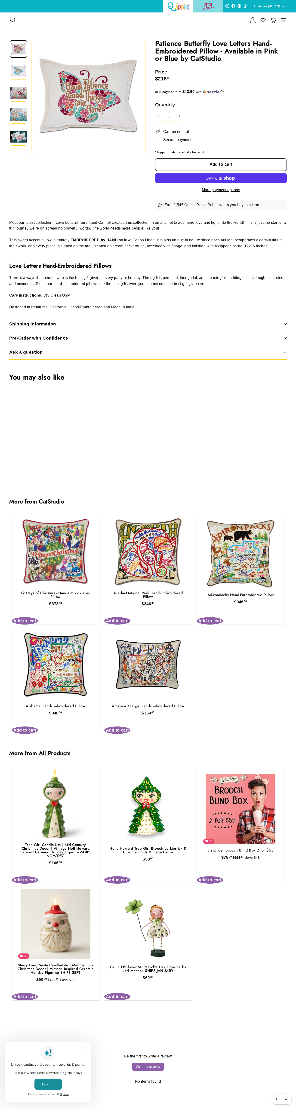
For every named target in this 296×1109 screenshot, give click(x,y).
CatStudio (52, 501)
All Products (54, 753)
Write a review (148, 1067)
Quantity (165, 104)
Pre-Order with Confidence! (39, 338)
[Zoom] (88, 97)
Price (161, 71)
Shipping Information (32, 324)
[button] (221, 92)
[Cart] (273, 20)
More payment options (221, 190)
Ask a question (26, 352)
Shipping (162, 152)
